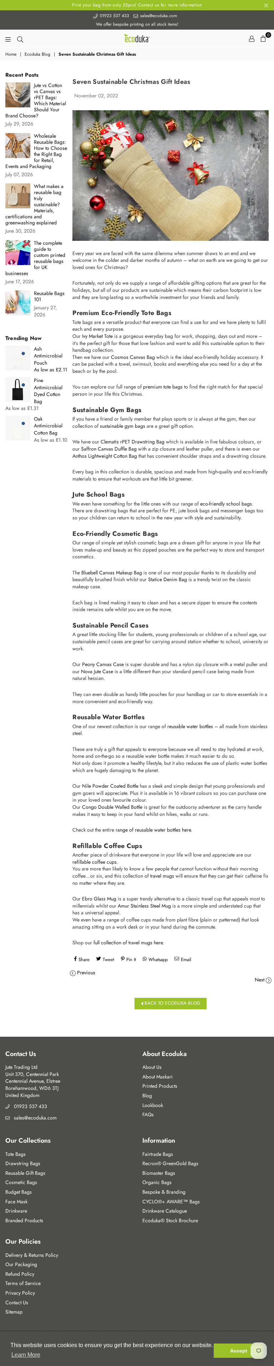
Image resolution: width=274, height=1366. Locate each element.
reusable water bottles (190, 726)
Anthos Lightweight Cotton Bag (104, 455)
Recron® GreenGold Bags (170, 1163)
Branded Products (24, 1220)
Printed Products (159, 1086)
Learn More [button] (25, 1355)
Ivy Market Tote (97, 336)
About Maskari (157, 1076)
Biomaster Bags (158, 1173)
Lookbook (152, 1105)
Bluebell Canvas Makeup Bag (111, 572)
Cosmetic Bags (21, 1182)
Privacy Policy (20, 1292)
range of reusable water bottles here (153, 829)
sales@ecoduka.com (158, 15)
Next (259, 979)
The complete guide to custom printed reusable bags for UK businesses (35, 258)
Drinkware (16, 1210)
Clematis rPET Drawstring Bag (132, 441)
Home (10, 54)
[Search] (20, 38)
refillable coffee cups (94, 861)
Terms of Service (23, 1283)
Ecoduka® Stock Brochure (170, 1220)
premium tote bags (163, 386)
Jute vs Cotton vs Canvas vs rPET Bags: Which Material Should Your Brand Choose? (35, 100)
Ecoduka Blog (37, 54)
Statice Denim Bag (167, 579)
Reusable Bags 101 (49, 296)
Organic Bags (157, 1182)
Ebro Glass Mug (99, 898)
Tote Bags (15, 1154)
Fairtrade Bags (157, 1154)
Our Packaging (21, 1264)
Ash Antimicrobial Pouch (48, 355)
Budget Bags (18, 1191)
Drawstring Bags (22, 1163)
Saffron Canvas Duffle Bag (109, 448)
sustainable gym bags (122, 426)
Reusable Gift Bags (25, 1173)
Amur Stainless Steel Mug (144, 905)
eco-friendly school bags (226, 503)
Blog (147, 1095)
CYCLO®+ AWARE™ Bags (171, 1201)
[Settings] (252, 38)
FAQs (148, 1114)
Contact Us (16, 1302)
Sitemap (13, 1311)
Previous (86, 972)
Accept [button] (238, 1351)
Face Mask (16, 1201)
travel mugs (162, 875)
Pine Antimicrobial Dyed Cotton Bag (48, 391)
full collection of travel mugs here (128, 942)
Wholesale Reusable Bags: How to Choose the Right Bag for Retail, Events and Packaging (36, 151)
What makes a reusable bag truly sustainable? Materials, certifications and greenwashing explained (34, 204)
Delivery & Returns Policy (31, 1255)
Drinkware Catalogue (164, 1210)
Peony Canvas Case (103, 664)
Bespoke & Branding (164, 1191)
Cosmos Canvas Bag (133, 357)
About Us (152, 1067)
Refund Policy (19, 1274)
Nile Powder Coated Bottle (110, 785)
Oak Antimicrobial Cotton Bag (48, 425)
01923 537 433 (113, 15)
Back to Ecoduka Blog (171, 1003)
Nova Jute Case (97, 671)
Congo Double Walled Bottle (112, 807)
